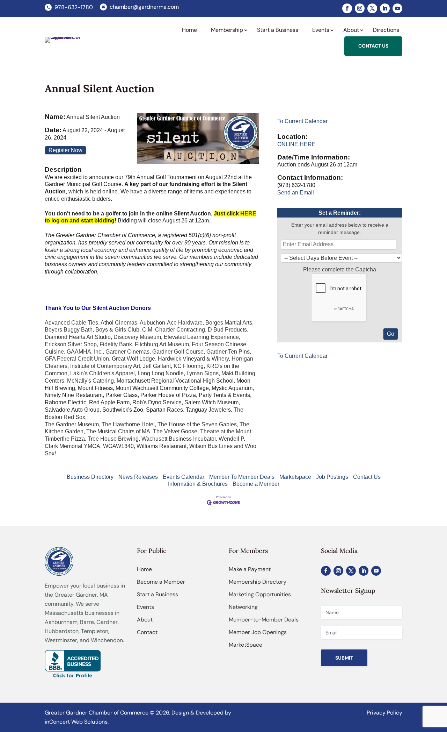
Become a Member (256, 484)
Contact (147, 632)
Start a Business (157, 594)
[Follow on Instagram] (360, 8)
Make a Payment (250, 569)
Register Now (65, 150)
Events (145, 607)
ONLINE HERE (296, 144)
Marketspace (295, 477)
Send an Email (295, 193)
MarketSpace (245, 644)
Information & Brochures (198, 484)
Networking (243, 607)
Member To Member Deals (241, 477)
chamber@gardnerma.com (144, 6)
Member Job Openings (258, 632)
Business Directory (90, 477)
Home (144, 569)
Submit (344, 658)
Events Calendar (183, 477)
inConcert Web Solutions (76, 721)
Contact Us (367, 477)
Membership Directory (257, 581)
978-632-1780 (73, 7)
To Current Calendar (302, 121)
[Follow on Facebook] (347, 8)
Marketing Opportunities (260, 594)
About (145, 619)
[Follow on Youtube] (397, 8)
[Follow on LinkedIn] (385, 8)
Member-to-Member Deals (264, 619)
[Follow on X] (372, 8)
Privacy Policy (384, 712)
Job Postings (332, 477)
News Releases (138, 477)
